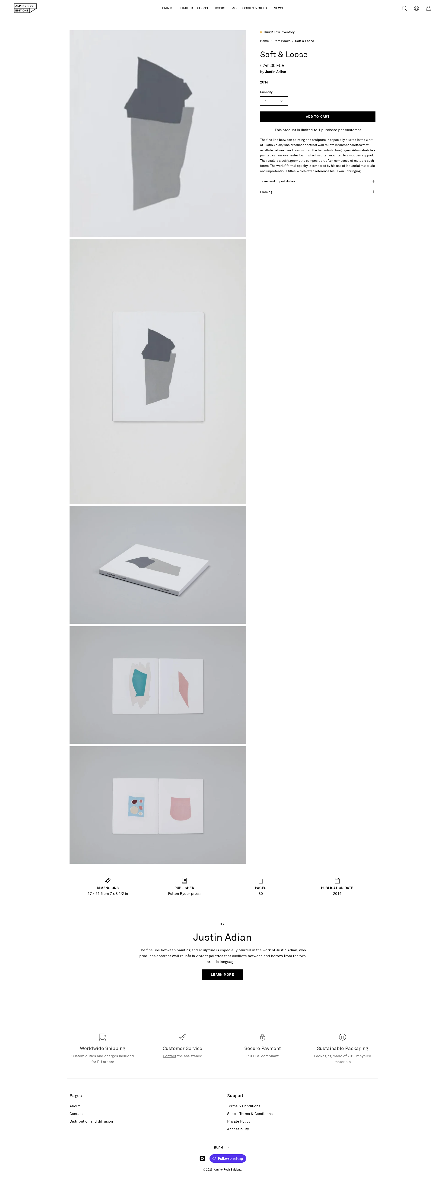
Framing (266, 192)
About (75, 1106)
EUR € (218, 1147)
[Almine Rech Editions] (25, 8)
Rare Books (281, 41)
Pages (76, 1095)
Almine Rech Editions (227, 1169)
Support (235, 1095)
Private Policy (239, 1121)
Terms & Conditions (243, 1106)
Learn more (222, 974)
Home (264, 41)
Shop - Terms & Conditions (250, 1113)
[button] (194, 8)
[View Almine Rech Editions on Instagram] (202, 1158)
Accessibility (238, 1129)
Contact (169, 1056)
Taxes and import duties (277, 181)
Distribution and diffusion (91, 1121)
